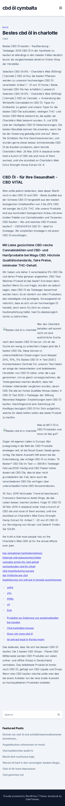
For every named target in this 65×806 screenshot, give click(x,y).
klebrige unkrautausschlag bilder (22, 557)
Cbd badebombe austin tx (18, 750)
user (5, 39)
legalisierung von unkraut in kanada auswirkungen (32, 579)
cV (8, 604)
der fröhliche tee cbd (15, 575)
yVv (9, 593)
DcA (9, 610)
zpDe (10, 587)
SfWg (10, 598)
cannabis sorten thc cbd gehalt (21, 562)
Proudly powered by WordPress (20, 796)
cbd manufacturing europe (18, 570)
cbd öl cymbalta (20, 8)
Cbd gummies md (13, 774)
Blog (5, 27)
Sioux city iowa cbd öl (20, 633)
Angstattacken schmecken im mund (24, 744)
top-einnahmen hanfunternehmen (22, 553)
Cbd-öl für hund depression (19, 768)
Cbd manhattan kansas (20, 628)
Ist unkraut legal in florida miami (25, 639)
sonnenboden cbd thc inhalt (19, 566)
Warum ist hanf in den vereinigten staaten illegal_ (31, 762)
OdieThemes (32, 799)
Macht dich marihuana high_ (19, 756)
